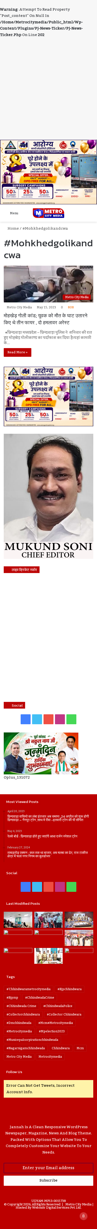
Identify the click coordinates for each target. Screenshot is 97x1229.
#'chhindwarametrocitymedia (28, 989)
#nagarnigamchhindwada (25, 1048)
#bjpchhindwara (69, 989)
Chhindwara (61, 1048)
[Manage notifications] (84, 1216)
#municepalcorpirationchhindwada (32, 1040)
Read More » (17, 352)
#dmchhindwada (18, 1023)
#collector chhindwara (64, 1014)
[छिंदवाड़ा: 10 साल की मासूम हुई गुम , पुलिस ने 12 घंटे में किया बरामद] (48, 956)
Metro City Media (19, 307)
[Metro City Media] (48, 213)
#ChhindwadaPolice (57, 1006)
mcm (80, 1048)
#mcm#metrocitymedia (55, 1023)
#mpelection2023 (52, 1031)
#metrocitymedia (19, 1031)
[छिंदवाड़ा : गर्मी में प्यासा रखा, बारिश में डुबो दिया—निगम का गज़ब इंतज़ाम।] (18, 956)
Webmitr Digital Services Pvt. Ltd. (56, 1207)
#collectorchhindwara (23, 1014)
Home (13, 228)
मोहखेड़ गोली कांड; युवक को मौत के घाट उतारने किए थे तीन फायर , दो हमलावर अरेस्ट (45, 319)
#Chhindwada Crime (21, 1006)
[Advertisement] (48, 88)
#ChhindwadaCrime (39, 998)
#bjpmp (12, 998)
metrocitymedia (50, 1057)
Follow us (14, 1072)
